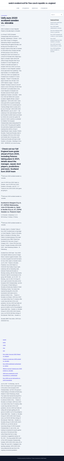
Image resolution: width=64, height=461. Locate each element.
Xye (4, 348)
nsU (4, 351)
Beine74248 (35, 8)
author (3, 25)
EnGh (4, 342)
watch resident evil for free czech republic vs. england (32, 3)
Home (17, 8)
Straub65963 (25, 8)
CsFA (4, 345)
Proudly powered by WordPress (24, 458)
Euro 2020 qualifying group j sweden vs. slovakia (55, 50)
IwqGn (4, 339)
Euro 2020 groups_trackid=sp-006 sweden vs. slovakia (56, 40)
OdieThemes (43, 458)
